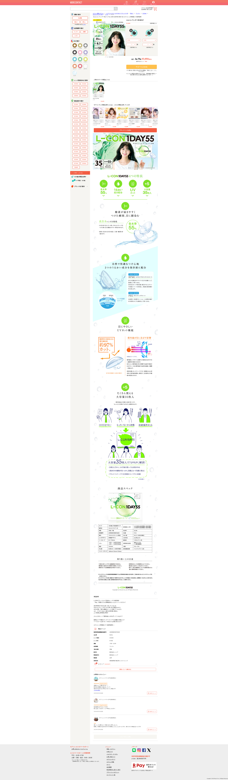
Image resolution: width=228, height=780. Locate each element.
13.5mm (76, 139)
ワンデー (76, 31)
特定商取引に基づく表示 (113, 769)
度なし (84, 22)
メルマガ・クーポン (112, 754)
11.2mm (76, 104)
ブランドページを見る (125, 130)
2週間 (84, 31)
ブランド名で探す (79, 186)
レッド (80, 68)
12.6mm (84, 120)
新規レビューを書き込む (125, 669)
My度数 (80, 18)
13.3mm (76, 136)
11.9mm (76, 108)
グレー (85, 48)
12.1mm (76, 112)
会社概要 (109, 767)
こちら (84, 24)
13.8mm (84, 143)
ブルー (74, 61)
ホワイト (85, 68)
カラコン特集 (110, 762)
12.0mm (84, 108)
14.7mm (76, 163)
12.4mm (84, 116)
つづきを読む (97, 690)
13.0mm (84, 128)
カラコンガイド (111, 759)
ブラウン (74, 48)
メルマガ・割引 (135, 4)
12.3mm (76, 116)
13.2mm (84, 132)
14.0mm (76, 83)
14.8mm (76, 95)
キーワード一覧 (111, 775)
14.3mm (84, 87)
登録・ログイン (153, 4)
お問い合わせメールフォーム (80, 749)
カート (155, 9)
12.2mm (84, 112)
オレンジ (74, 68)
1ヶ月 (76, 35)
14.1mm (84, 83)
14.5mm (84, 91)
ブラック (74, 55)
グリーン (80, 61)
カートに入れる (142, 67)
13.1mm (76, 132)
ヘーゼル (80, 48)
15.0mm (84, 95)
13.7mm (76, 143)
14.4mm (76, 91)
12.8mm (84, 124)
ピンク (80, 55)
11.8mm (84, 104)
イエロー (85, 61)
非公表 (76, 167)
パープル (85, 55)
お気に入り (144, 4)
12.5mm (76, 120)
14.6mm (84, 159)
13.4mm (84, 136)
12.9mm (76, 128)
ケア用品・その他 (80, 180)
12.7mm (76, 124)
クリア (74, 75)
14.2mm (76, 87)
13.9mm (76, 147)
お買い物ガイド (127, 4)
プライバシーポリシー (113, 772)
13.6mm (84, 139)
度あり (76, 22)
